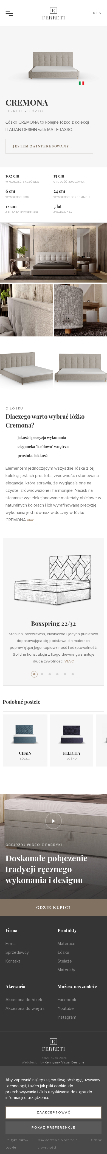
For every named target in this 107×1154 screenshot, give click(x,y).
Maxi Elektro (57, 674)
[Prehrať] (53, 821)
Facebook (67, 999)
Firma (10, 943)
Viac (30, 520)
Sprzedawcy (17, 952)
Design (42, 674)
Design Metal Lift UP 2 (72, 674)
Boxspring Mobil (49, 674)
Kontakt (12, 961)
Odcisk (96, 1140)
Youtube (66, 1008)
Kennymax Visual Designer (65, 1062)
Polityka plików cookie (16, 1144)
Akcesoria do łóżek (23, 999)
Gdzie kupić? (53, 907)
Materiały (66, 970)
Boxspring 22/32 (34, 674)
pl (95, 13)
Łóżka (63, 952)
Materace (66, 943)
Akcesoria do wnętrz (25, 1008)
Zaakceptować (54, 1113)
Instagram (67, 1017)
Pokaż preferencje (53, 1128)
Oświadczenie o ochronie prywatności (58, 1144)
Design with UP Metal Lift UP (65, 674)
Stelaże (65, 961)
